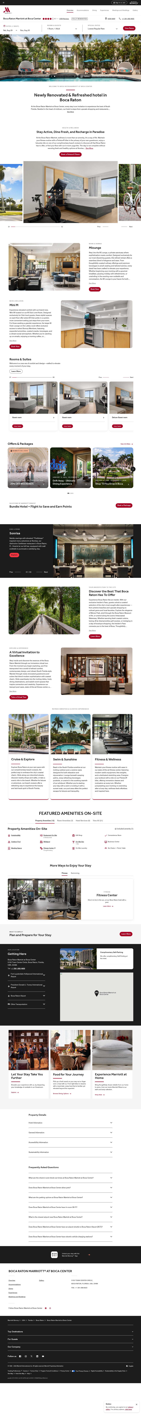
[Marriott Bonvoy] (132, 2)
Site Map (10, 1373)
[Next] (133, 469)
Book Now (95, 289)
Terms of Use (34, 1371)
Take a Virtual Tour (18, 697)
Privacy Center (64, 1371)
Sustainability (15, 835)
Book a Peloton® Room (70, 154)
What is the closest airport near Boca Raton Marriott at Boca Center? (55, 1217)
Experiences (104, 10)
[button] (119, 2)
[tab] (45, 821)
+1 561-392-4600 (128, 19)
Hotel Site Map (20, 1373)
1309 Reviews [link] (64, 19)
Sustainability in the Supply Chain (115, 1371)
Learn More (16, 371)
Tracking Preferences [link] (14, 1371)
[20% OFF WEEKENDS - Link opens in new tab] (28, 467)
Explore (14, 555)
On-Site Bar (80, 842)
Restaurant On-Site (50, 835)
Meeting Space (16, 848)
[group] (70, 551)
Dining (94, 10)
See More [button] (70, 112)
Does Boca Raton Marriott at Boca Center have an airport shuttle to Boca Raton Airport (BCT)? (66, 1227)
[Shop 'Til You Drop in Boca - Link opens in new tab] (113, 467)
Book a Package (124, 505)
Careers (25, 1371)
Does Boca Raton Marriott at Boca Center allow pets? (50, 1188)
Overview (70, 10)
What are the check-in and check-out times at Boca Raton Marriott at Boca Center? (61, 1178)
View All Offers (125, 444)
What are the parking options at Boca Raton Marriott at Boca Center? (56, 1197)
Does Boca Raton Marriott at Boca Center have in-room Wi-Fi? (53, 1207)
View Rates (17, 426)
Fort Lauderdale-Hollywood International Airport (27, 975)
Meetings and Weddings (120, 10)
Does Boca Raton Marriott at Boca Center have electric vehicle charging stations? (61, 1237)
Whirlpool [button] (47, 842)
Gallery (135, 10)
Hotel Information (35, 1123)
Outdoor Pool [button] (15, 842)
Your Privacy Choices (81, 1371)
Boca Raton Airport (18, 996)
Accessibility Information (38, 1142)
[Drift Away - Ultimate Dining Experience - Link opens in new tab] (70, 467)
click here (128, 1409)
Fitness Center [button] (49, 848)
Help (28, 1373)
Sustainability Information (39, 1152)
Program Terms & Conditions (49, 1371)
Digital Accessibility (97, 1371)
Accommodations (83, 10)
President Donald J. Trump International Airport (26, 986)
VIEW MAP (111, 19)
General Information (36, 1133)
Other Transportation (19, 1004)
